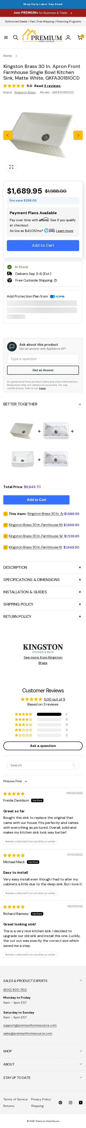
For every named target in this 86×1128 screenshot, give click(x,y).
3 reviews (52, 86)
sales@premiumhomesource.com (27, 1033)
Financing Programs (68, 21)
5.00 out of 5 (54, 699)
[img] (13, 793)
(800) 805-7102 (15, 990)
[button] (6, 37)
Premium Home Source (47, 1121)
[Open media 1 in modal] (43, 135)
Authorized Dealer (16, 21)
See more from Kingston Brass (43, 660)
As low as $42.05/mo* (41, 231)
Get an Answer (43, 370)
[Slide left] (8, 135)
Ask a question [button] (43, 745)
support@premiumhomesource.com (30, 1025)
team (42, 388)
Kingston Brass (25, 92)
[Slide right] (78, 135)
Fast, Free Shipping (42, 21)
